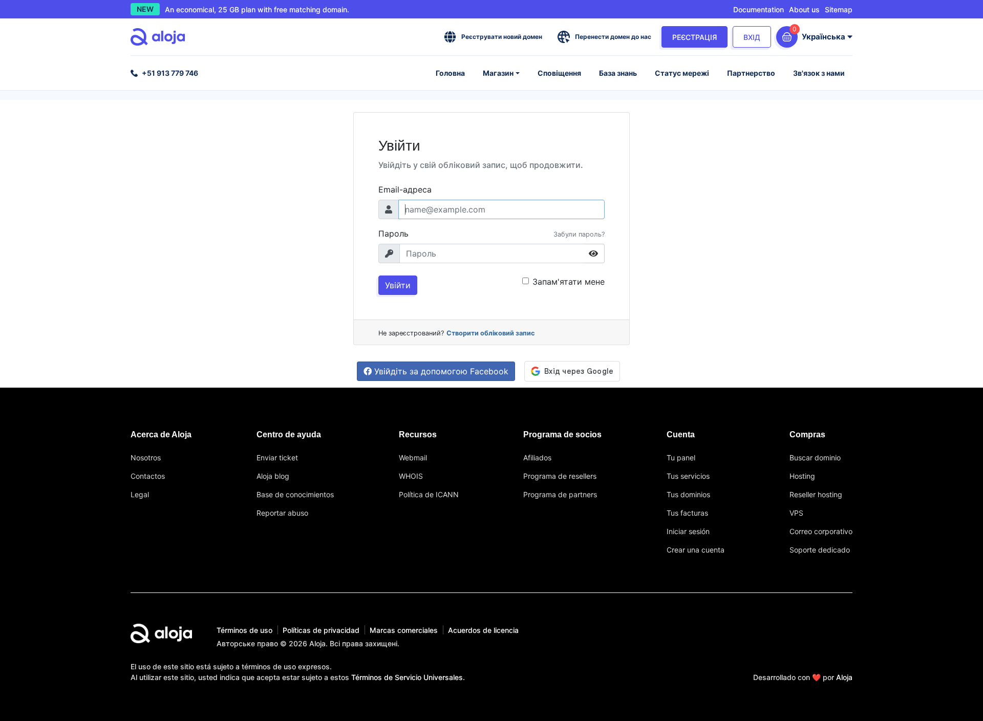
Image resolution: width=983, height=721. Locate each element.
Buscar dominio (815, 457)
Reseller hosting (815, 494)
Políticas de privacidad (321, 630)
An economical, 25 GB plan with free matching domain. (257, 9)
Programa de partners (560, 494)
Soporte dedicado (819, 549)
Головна (450, 73)
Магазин (498, 73)
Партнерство (751, 73)
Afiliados (537, 457)
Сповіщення (559, 73)
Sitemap (838, 9)
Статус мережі (682, 73)
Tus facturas (687, 512)
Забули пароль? (579, 234)
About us (804, 9)
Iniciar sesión (688, 531)
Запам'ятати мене (568, 282)
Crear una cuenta (695, 549)
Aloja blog (273, 476)
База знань (618, 73)
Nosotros (146, 457)
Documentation (758, 9)
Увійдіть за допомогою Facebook (440, 371)
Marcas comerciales (404, 630)
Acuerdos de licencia (483, 630)
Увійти (398, 285)
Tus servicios (688, 476)
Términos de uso (244, 630)
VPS (796, 512)
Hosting (802, 476)
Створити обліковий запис (490, 333)
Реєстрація (694, 37)
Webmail (413, 457)
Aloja (844, 677)
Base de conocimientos (295, 494)
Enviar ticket (277, 457)
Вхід (751, 37)
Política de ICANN (429, 494)
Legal (140, 494)
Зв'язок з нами (819, 73)
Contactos (148, 476)
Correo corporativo (820, 531)
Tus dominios (688, 494)
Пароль (393, 233)
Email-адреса (405, 189)
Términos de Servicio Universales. (408, 677)
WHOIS (411, 476)
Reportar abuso (282, 512)
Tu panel (681, 457)
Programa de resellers (559, 476)
